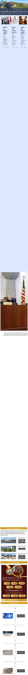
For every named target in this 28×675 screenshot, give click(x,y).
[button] (15, 623)
